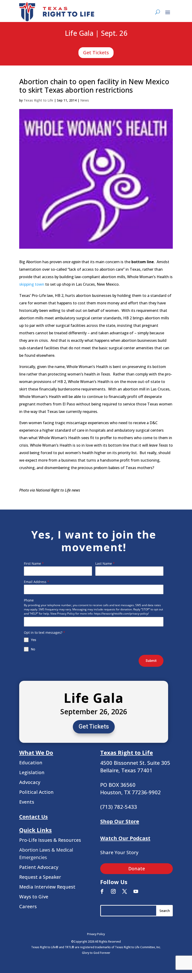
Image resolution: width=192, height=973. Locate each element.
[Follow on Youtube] (135, 891)
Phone (29, 600)
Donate (136, 868)
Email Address (36, 581)
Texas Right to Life (38, 100)
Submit (151, 661)
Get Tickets (96, 52)
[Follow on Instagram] (113, 891)
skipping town (31, 284)
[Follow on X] (124, 891)
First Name (34, 563)
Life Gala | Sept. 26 (96, 33)
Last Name (105, 563)
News (84, 100)
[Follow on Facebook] (102, 891)
